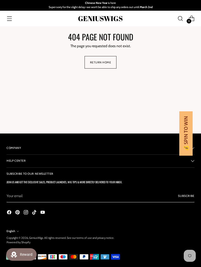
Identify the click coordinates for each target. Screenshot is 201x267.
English (11, 231)
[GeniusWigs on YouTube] (43, 213)
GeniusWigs (36, 238)
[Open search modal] (180, 18)
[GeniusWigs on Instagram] (26, 213)
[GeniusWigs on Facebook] (10, 213)
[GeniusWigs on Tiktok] (35, 213)
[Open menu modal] (9, 18)
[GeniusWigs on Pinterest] (18, 213)
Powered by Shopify (18, 242)
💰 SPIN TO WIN (186, 133)
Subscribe (186, 196)
